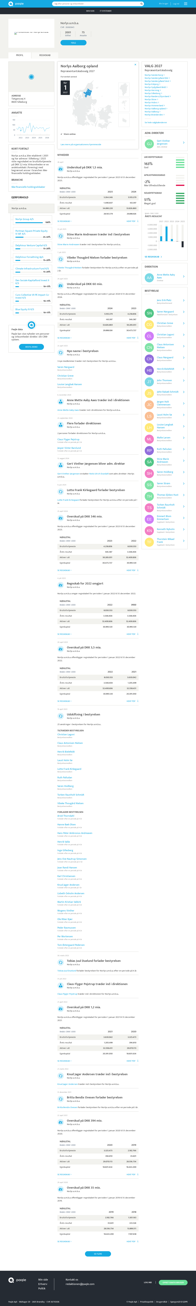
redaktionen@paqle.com (80, 1284)
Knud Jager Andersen (68, 885)
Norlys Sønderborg (154, 75)
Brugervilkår (161, 1302)
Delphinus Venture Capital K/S (31, 245)
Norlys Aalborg (152, 112)
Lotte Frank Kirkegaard (68, 500)
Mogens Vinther (65, 911)
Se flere (98, 1254)
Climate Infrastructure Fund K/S (32, 269)
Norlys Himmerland (154, 105)
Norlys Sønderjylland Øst (156, 78)
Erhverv (42, 1284)
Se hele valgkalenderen (156, 122)
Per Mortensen (65, 936)
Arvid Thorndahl (65, 816)
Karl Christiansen (66, 876)
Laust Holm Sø (64, 760)
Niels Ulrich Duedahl (99, 474)
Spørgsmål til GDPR (179, 1302)
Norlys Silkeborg (152, 93)
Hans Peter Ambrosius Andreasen (74, 833)
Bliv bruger (163, 3)
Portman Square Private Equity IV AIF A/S (31, 232)
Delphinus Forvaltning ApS (29, 257)
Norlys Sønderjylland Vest (157, 81)
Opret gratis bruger (173, 1282)
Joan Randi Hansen (67, 868)
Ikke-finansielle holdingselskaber (28, 187)
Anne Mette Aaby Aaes (68, 410)
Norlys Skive (150, 99)
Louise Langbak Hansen (69, 384)
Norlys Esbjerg (152, 84)
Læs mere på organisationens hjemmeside (81, 144)
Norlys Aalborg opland (155, 109)
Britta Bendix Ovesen (67, 1107)
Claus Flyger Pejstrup (68, 439)
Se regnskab (63, 221)
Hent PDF (131, 221)
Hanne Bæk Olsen (66, 825)
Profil (19, 55)
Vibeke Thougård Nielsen (69, 268)
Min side (90, 11)
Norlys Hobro (151, 102)
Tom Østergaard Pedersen (71, 945)
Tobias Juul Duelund (66, 971)
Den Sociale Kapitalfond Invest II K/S (32, 281)
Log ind (176, 3)
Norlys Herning (152, 90)
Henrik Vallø (63, 842)
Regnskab (45, 55)
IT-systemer (105, 11)
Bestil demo (31, 347)
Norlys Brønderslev (154, 115)
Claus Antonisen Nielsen (70, 743)
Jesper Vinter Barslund (69, 448)
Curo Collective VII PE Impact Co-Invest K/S (32, 296)
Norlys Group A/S (24, 219)
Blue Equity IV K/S (24, 309)
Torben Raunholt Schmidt (70, 795)
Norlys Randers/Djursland (157, 96)
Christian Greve (65, 376)
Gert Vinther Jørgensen (68, 474)
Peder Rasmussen (66, 928)
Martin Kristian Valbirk (69, 902)
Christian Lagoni (66, 735)
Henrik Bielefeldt (66, 752)
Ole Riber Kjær (65, 919)
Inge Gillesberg (65, 850)
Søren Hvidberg (65, 786)
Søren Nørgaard (65, 367)
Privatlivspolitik (146, 1302)
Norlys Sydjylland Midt (155, 87)
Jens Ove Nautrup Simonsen (72, 859)
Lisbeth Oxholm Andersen (70, 893)
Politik (41, 1288)
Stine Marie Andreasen (68, 244)
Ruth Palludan (64, 778)
